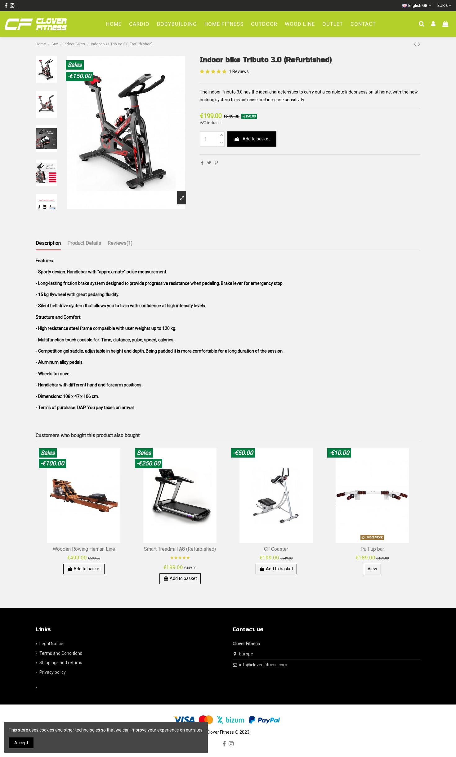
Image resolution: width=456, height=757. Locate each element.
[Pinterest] (216, 162)
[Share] (202, 162)
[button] (264, 24)
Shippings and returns (60, 662)
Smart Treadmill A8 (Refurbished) (180, 549)
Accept (21, 742)
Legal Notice (51, 643)
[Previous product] (416, 44)
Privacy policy (52, 672)
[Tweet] (209, 162)
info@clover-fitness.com (263, 664)
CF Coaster (276, 549)
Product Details (84, 243)
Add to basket (256, 138)
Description (48, 243)
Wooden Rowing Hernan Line (84, 549)
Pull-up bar (372, 549)
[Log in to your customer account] (433, 24)
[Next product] (419, 44)
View (372, 568)
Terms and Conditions (60, 653)
